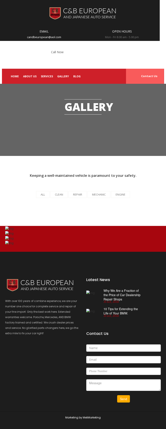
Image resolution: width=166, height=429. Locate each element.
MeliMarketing (92, 417)
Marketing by (74, 417)
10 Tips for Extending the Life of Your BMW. (121, 312)
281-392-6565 (57, 58)
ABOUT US (30, 76)
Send (123, 399)
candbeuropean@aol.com (44, 37)
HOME (15, 76)
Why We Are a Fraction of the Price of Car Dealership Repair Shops (122, 294)
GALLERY (63, 76)
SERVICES (47, 76)
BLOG (77, 76)
